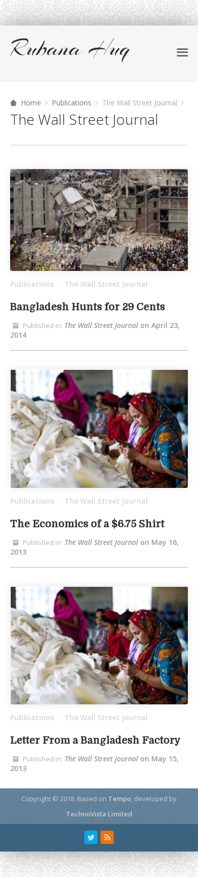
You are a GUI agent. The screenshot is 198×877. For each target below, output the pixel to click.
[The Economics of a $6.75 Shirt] (99, 428)
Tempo (119, 798)
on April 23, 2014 (95, 330)
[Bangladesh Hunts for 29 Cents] (99, 220)
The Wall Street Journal (106, 284)
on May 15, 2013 (94, 763)
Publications (71, 102)
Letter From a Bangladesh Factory (95, 740)
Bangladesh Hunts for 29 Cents (87, 307)
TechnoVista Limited (99, 813)
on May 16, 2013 (94, 547)
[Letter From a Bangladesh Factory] (99, 645)
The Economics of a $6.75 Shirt (87, 524)
